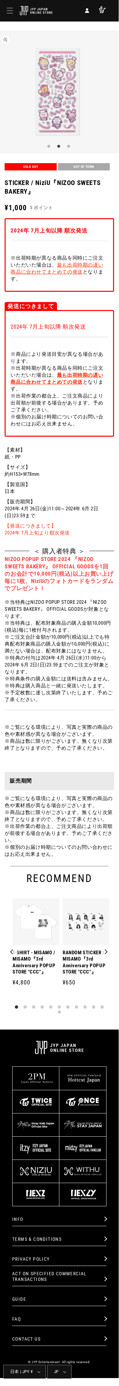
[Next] (106, 952)
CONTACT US (26, 1339)
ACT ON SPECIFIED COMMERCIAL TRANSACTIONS (49, 1276)
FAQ (16, 1319)
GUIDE (19, 1299)
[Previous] (12, 952)
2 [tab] (57, 146)
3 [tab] (67, 146)
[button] (10, 10)
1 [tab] (48, 146)
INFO (17, 1219)
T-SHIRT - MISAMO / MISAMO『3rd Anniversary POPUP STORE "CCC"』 (34, 962)
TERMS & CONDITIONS (37, 1239)
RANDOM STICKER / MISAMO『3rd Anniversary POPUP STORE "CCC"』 (84, 962)
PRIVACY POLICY (31, 1259)
